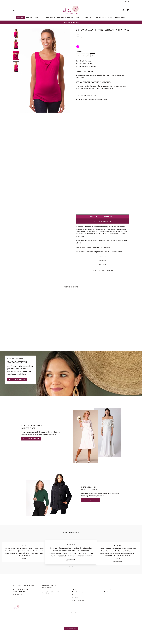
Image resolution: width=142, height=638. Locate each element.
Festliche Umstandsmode (69, 17)
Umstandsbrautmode (94, 17)
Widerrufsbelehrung (77, 592)
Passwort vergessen (78, 600)
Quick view (27, 332)
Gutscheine (120, 17)
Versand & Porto (106, 589)
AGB (73, 586)
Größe (79, 51)
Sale (110, 17)
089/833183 (80, 77)
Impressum (75, 589)
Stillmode (49, 17)
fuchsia (77, 46)
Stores (20, 17)
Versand (102, 257)
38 (88, 55)
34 (78, 55)
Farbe (81, 43)
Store (77, 88)
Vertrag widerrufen (71, 628)
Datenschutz (75, 594)
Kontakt (102, 260)
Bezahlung (104, 592)
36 (83, 55)
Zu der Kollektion (17, 379)
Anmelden (75, 597)
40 (92, 55)
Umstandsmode (33, 17)
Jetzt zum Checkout (102, 221)
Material (102, 264)
